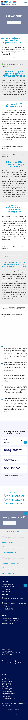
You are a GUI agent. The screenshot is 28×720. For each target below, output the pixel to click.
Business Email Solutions (8, 698)
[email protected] (7, 600)
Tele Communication (7, 686)
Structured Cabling (7, 681)
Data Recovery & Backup (8, 693)
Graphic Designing (7, 691)
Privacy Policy (14, 712)
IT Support (5, 678)
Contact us (21, 475)
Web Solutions (6, 696)
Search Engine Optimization (9, 685)
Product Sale (5, 695)
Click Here (9, 523)
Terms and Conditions (14, 709)
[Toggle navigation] (25, 2)
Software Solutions (7, 688)
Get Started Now (14, 22)
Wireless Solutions (6, 690)
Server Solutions (6, 680)
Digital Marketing (6, 683)
